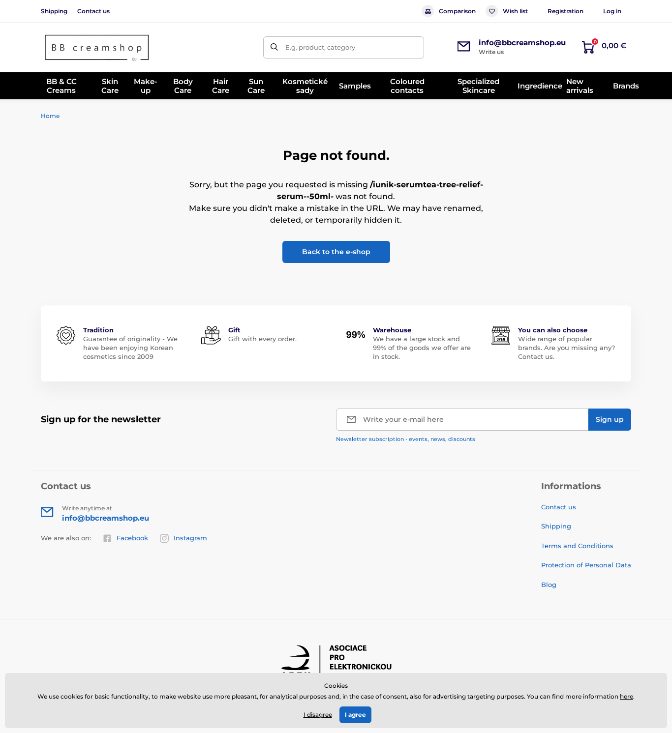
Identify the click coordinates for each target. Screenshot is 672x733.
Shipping (54, 11)
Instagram (190, 538)
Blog (548, 584)
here (626, 696)
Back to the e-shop (336, 251)
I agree (355, 714)
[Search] (274, 47)
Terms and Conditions (577, 546)
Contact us (93, 11)
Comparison (457, 11)
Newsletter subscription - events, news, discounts (405, 439)
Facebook (132, 538)
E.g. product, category (320, 47)
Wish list (515, 11)
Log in (612, 11)
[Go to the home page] (97, 47)
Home (50, 115)
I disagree (318, 714)
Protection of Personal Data (586, 565)
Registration (565, 11)
